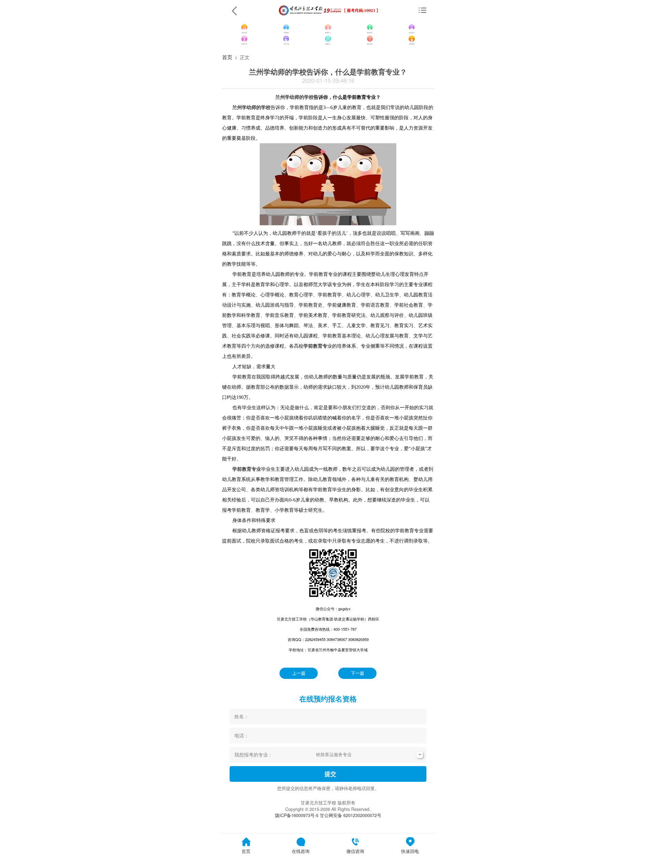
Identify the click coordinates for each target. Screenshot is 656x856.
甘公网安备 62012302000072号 (350, 815)
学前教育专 (315, 345)
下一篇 (357, 673)
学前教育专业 (246, 468)
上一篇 (298, 673)
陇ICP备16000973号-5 (296, 815)
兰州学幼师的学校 (294, 96)
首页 (227, 57)
